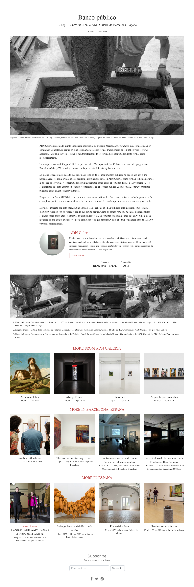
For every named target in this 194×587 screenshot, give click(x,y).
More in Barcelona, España (97, 409)
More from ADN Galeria (97, 348)
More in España (97, 477)
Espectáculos (30, 526)
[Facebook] (91, 579)
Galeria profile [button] (77, 255)
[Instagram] (102, 579)
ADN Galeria (79, 232)
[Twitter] (96, 579)
